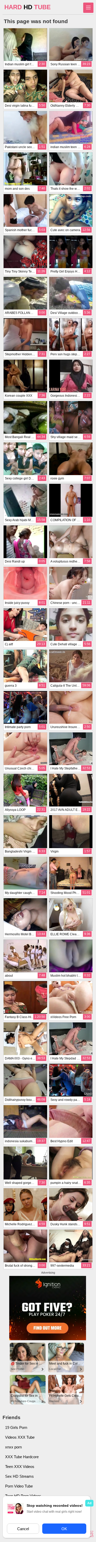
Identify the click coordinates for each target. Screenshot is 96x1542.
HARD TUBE (27, 7)
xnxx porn (13, 1447)
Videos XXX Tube (20, 1437)
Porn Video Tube (19, 1486)
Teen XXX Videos (19, 1466)
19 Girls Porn (16, 1427)
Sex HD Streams (19, 1476)
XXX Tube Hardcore (22, 1457)
